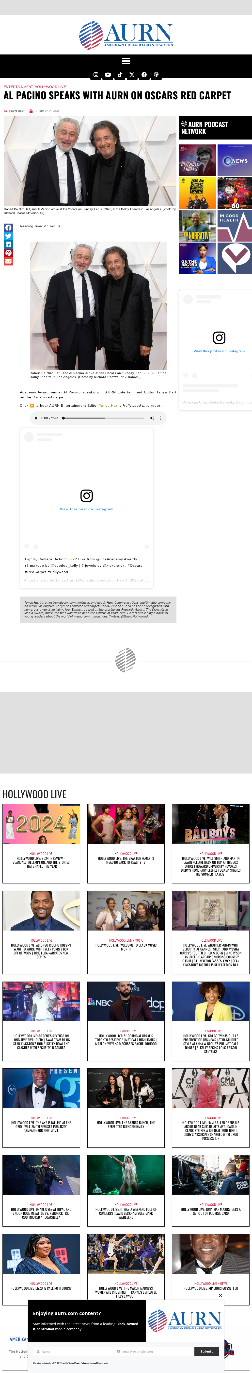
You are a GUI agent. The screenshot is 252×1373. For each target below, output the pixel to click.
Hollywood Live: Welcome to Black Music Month (126, 946)
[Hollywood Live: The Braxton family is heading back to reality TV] (126, 824)
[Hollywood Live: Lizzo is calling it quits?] (41, 1254)
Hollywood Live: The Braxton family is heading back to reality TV (126, 860)
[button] (8, 228)
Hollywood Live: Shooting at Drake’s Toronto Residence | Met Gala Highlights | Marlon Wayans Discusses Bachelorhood (126, 1039)
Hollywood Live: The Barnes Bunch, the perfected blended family (126, 1124)
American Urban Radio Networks (209, 402)
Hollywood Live (50, 87)
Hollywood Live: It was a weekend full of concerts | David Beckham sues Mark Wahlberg (126, 1213)
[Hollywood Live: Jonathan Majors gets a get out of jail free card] (210, 1175)
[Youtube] (107, 74)
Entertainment (18, 87)
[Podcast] (156, 74)
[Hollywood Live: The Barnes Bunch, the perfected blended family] (126, 1088)
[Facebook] (144, 74)
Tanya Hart (109, 405)
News (223, 1283)
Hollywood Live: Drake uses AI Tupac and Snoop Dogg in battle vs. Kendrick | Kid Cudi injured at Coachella (41, 1213)
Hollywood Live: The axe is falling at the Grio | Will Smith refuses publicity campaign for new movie (41, 1126)
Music (139, 940)
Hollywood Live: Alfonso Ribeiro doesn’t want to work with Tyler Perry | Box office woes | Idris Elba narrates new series (41, 950)
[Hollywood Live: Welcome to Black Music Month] (126, 911)
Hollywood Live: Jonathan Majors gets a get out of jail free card (211, 1211)
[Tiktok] (119, 74)
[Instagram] (95, 74)
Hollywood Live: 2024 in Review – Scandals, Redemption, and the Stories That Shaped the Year (41, 862)
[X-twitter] (132, 74)
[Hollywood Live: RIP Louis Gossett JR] (210, 1254)
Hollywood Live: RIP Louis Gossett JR (211, 1288)
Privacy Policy (80, 1363)
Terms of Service (96, 1363)
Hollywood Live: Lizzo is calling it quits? (41, 1288)
